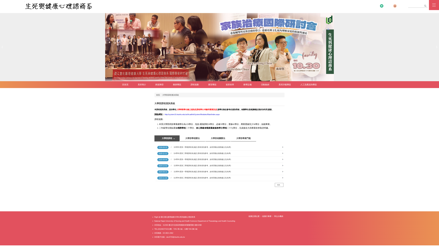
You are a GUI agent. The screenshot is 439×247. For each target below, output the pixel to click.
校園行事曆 (266, 216)
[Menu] (434, 5)
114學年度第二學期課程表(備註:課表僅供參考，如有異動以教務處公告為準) (202, 153)
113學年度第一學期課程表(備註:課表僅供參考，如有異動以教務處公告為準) (202, 172)
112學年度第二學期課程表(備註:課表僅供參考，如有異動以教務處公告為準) (202, 178)
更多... (279, 185)
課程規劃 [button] (195, 84)
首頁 (158, 95)
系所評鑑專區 (285, 84)
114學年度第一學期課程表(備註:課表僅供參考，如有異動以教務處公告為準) (202, 159)
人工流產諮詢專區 (308, 84)
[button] (3, 47)
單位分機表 (278, 216)
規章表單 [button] (230, 84)
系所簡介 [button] (142, 84)
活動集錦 (265, 84)
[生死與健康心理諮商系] (58, 6)
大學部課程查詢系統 (170, 95)
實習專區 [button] (212, 84)
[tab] (167, 138)
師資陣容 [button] (159, 84)
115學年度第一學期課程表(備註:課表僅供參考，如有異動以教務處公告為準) (202, 147)
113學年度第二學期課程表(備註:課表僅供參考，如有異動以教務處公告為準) (202, 165)
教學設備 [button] (247, 84)
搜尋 (425, 6)
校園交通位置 (254, 216)
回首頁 (125, 84)
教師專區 (177, 84)
